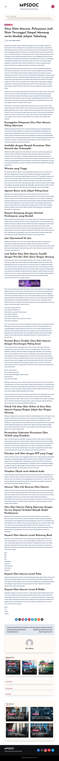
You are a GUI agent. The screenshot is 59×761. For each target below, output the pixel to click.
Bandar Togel (8, 24)
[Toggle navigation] (5, 6)
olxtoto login (9, 681)
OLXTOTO (34, 757)
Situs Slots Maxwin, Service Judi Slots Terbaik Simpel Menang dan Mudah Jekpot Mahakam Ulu (18, 630)
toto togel (8, 694)
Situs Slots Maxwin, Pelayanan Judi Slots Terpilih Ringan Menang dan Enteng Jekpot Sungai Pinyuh (41, 630)
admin (10, 40)
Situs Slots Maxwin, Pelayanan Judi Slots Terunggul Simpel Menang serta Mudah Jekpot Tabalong (28, 32)
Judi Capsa (11, 714)
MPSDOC (29, 5)
